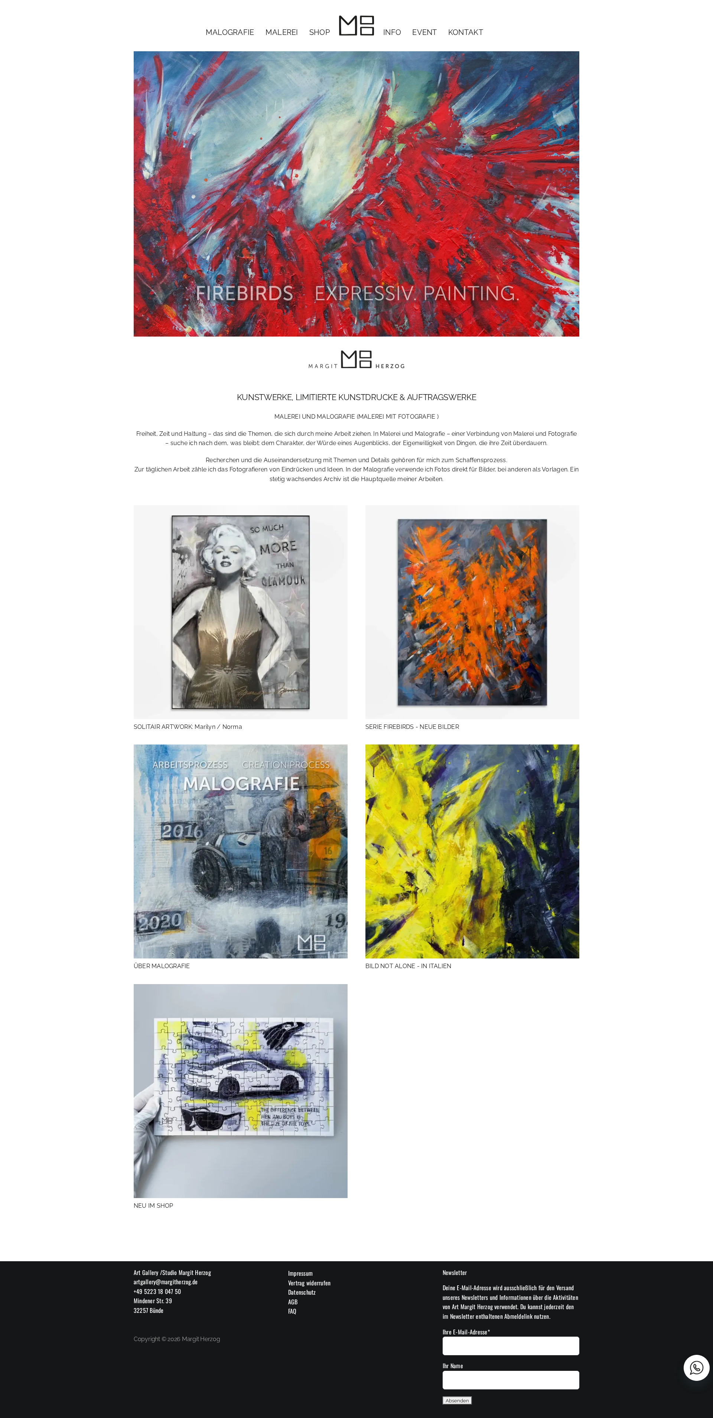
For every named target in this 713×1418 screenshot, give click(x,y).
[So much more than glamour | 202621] (241, 508)
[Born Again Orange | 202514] (472, 508)
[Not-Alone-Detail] (472, 747)
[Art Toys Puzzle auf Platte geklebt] (241, 986)
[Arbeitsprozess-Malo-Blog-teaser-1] (241, 747)
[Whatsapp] (697, 1368)
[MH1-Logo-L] (356, 17)
